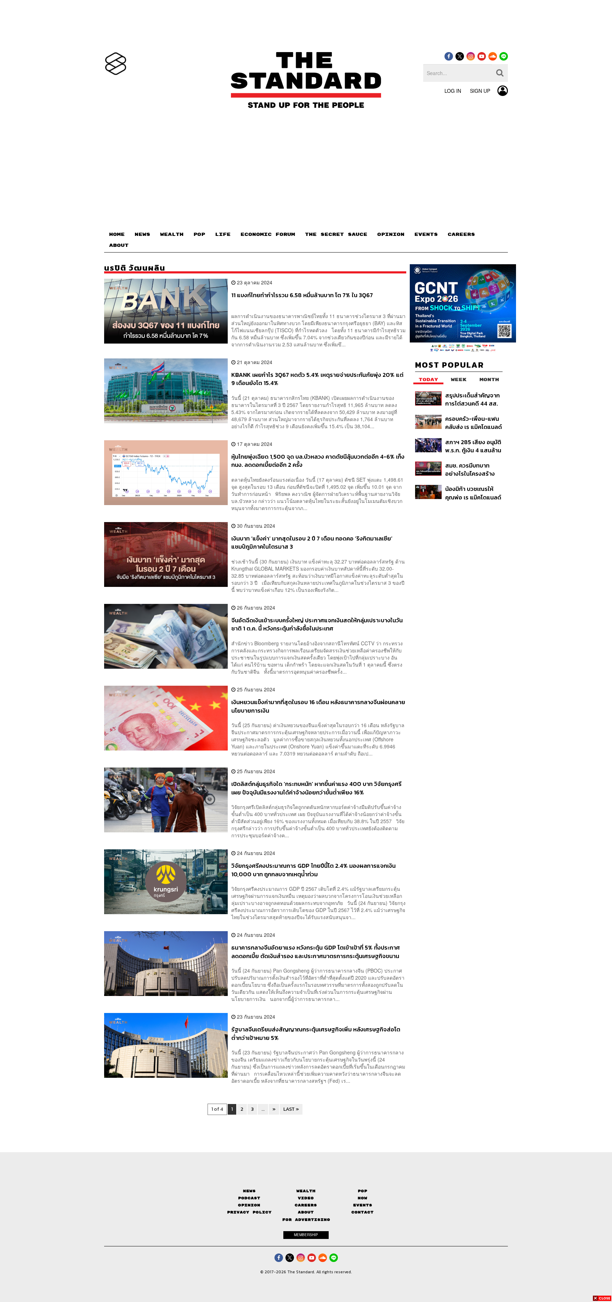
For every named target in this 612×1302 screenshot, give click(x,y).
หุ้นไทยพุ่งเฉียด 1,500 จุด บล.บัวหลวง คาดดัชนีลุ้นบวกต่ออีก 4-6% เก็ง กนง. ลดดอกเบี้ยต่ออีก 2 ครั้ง (317, 461)
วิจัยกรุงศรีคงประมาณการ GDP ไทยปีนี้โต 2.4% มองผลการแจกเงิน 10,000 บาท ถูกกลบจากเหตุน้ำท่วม (313, 870)
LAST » (291, 1109)
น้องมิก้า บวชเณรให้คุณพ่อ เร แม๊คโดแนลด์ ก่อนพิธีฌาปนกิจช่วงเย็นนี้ (473, 493)
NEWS (142, 234)
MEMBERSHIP (306, 1234)
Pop (362, 1191)
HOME (117, 234)
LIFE (223, 234)
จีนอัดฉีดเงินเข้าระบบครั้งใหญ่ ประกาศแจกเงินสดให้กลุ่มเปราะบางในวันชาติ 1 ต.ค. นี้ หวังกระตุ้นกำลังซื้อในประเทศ (317, 624)
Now (362, 1198)
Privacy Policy (249, 1212)
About (306, 1212)
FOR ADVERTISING (306, 1220)
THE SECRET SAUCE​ (336, 234)
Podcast (249, 1198)
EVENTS (426, 234)
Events (362, 1205)
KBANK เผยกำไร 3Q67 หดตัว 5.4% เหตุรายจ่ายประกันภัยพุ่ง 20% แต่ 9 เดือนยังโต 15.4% (317, 379)
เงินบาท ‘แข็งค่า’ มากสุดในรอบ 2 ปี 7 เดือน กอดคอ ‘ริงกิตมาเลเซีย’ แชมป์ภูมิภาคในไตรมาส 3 (311, 542)
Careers (306, 1205)
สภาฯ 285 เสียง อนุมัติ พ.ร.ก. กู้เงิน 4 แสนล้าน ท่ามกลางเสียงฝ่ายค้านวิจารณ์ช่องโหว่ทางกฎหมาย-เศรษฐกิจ (473, 446)
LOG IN (452, 90)
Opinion (249, 1205)
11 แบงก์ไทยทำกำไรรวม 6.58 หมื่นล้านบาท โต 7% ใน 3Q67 (302, 295)
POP (199, 234)
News (249, 1191)
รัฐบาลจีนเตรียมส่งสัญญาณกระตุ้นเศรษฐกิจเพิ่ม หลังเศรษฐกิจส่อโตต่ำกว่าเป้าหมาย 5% (315, 1033)
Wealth (306, 1191)
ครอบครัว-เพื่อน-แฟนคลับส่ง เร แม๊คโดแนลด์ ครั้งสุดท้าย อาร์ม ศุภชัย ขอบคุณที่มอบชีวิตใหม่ (473, 423)
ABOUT (119, 245)
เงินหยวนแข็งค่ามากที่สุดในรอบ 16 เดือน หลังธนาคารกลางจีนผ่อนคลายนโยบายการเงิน (318, 706)
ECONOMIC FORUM (267, 234)
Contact (362, 1212)
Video (306, 1198)
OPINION (390, 234)
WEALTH (171, 234)
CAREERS (461, 234)
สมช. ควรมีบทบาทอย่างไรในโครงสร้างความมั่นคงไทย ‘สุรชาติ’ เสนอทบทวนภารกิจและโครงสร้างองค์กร (471, 469)
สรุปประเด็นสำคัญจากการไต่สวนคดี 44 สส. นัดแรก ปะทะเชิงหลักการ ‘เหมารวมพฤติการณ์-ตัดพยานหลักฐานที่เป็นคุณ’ (472, 399)
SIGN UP (480, 90)
